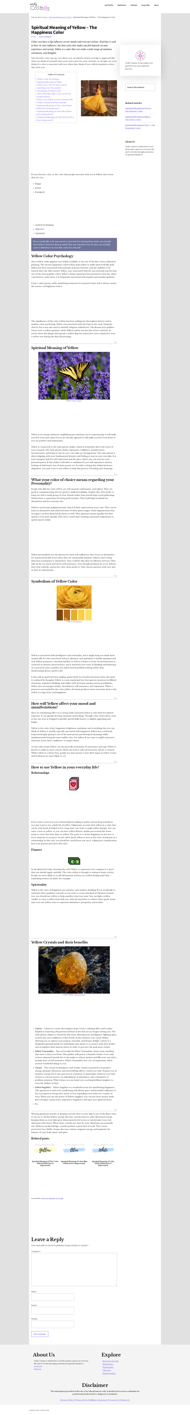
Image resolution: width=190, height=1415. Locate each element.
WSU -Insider (77, 401)
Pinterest (37, 1369)
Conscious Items (79, 995)
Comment (36, 1251)
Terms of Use (81, 1400)
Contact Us (114, 1400)
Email (34, 1305)
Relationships (109, 1373)
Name (34, 1292)
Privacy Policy (67, 1400)
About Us (125, 1400)
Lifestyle (107, 1370)
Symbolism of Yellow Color (48, 91)
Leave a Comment (45, 36)
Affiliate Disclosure (98, 1400)
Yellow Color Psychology (47, 79)
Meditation (108, 1364)
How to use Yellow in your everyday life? (54, 100)
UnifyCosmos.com (45, 6)
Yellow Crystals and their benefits (51, 102)
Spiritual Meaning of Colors (52, 1198)
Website (34, 1319)
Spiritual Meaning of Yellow (49, 82)
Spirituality (108, 1367)
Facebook (38, 1366)
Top (115, 342)
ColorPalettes (76, 621)
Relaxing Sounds (111, 1361)
